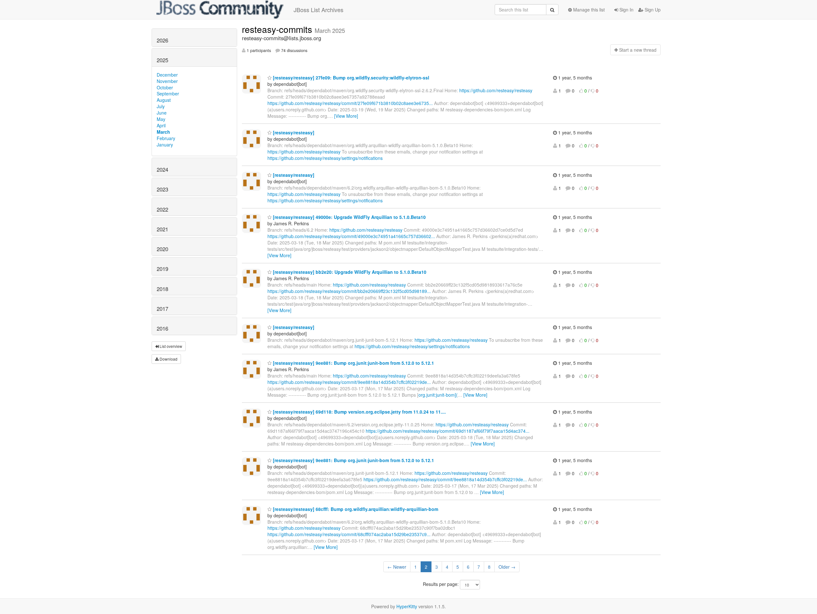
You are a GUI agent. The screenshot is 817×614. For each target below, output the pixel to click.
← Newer (396, 567)
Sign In (625, 9)
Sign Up (652, 9)
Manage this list (588, 9)
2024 (162, 169)
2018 (162, 289)
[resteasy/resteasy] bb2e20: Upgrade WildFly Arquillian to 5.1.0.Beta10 (349, 272)
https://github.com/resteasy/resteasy (495, 90)
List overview (170, 346)
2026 (162, 40)
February (166, 138)
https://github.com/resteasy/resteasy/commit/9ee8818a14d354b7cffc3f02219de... (349, 382)
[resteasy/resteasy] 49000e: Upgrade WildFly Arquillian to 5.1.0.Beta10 (349, 217)
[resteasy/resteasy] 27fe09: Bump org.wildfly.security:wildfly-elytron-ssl (350, 77)
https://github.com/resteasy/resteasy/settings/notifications (325, 158)
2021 (162, 229)
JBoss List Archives (318, 9)
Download (168, 359)
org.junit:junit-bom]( (438, 395)
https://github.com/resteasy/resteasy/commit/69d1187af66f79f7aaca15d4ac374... (447, 431)
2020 (162, 249)
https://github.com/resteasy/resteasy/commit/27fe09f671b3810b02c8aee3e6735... (350, 103)
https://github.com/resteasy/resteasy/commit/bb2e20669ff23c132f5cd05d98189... (349, 291)
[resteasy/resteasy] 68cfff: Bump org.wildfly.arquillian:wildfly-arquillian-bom (355, 509)
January (165, 144)
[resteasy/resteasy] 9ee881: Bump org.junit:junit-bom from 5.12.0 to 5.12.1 (353, 363)
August (164, 100)
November (167, 81)
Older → (506, 567)
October (165, 87)
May (161, 119)
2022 (162, 209)
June (162, 112)
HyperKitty (406, 606)
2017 (162, 308)
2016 (162, 328)
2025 (162, 60)
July (161, 106)
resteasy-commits (278, 29)
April (161, 125)
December (167, 74)
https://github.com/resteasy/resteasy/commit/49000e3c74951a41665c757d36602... (351, 236)
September (168, 93)
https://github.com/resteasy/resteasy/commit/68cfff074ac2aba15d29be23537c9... (349, 534)
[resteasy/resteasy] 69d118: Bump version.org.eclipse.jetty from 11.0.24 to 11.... (359, 411)
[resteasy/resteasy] (293, 132)
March (163, 132)
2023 (162, 189)
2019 (162, 269)
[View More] (346, 116)
